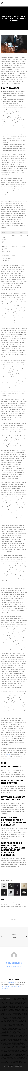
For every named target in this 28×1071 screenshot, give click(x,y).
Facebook (14, 934)
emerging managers (11, 904)
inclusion (3, 906)
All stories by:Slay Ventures (14, 966)
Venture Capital (14, 919)
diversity (3, 904)
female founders (19, 904)
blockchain (23, 903)
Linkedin (14, 937)
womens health (23, 906)
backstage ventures (16, 903)
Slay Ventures (9, 15)
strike (13, 906)
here (8, 755)
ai (2, 903)
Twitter (14, 935)
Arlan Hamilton (7, 903)
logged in (11, 982)
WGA (17, 906)
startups (8, 906)
